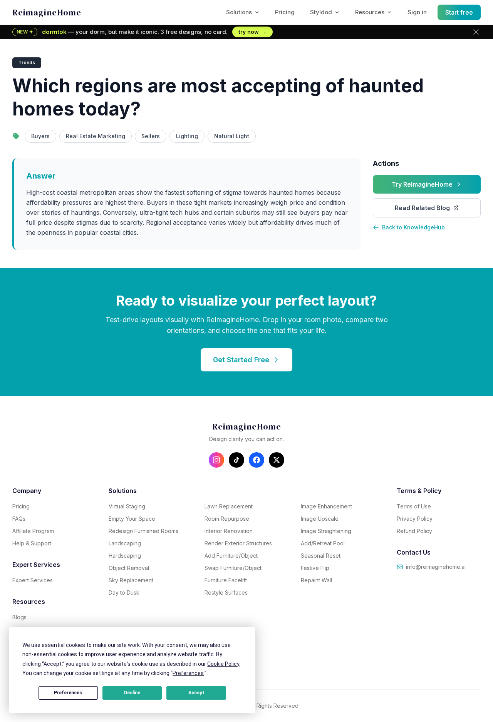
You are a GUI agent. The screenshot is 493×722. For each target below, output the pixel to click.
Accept (196, 692)
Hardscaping (125, 555)
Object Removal (129, 568)
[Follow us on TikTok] (236, 460)
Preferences (68, 692)
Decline (132, 692)
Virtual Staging (127, 506)
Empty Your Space (132, 518)
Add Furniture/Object (231, 555)
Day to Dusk (124, 592)
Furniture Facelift (226, 580)
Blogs (19, 617)
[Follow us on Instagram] (216, 460)
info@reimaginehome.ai (436, 566)
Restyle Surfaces (226, 592)
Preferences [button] (188, 673)
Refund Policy (414, 531)
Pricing (285, 12)
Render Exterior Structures (238, 543)
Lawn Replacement (229, 506)
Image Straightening (326, 531)
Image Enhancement (326, 506)
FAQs (18, 518)
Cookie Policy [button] (223, 664)
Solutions (239, 12)
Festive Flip (315, 568)
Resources (369, 12)
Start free (459, 12)
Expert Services (32, 580)
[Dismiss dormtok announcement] (476, 32)
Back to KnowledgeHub (413, 227)
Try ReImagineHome (422, 184)
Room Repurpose (227, 518)
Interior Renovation (229, 531)
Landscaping (125, 543)
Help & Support (31, 543)
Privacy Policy (415, 518)
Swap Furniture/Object (233, 568)
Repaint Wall (316, 580)
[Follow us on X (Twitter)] (276, 460)
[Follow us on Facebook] (256, 460)
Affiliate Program (33, 531)
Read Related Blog (422, 208)
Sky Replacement (131, 580)
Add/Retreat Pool (323, 543)
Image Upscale (320, 518)
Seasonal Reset (320, 555)
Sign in (417, 12)
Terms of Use (414, 506)
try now (252, 31)
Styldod (321, 12)
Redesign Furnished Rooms (143, 531)
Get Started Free (241, 360)
